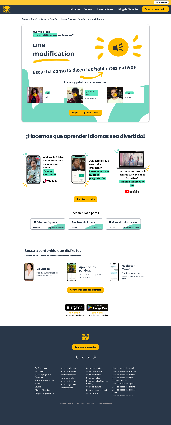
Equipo (38, 386)
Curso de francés (49, 19)
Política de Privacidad (85, 403)
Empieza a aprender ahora (85, 112)
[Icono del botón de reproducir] (35, 95)
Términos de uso (66, 403)
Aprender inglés (68, 378)
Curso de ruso (92, 393)
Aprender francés (30, 19)
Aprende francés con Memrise (85, 289)
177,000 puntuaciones (75, 315)
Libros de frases (105, 9)
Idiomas (75, 9)
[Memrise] (7, 9)
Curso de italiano (93, 386)
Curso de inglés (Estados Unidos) (97, 382)
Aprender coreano (69, 371)
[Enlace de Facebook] (76, 357)
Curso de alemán (93, 368)
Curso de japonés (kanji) (96, 390)
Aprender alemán (68, 368)
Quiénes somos (41, 368)
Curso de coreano (94, 371)
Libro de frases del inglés (123, 383)
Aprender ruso (67, 387)
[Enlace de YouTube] (88, 357)
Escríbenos (39, 371)
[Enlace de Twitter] (82, 357)
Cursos (88, 9)
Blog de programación (44, 393)
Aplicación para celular (44, 380)
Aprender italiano (68, 381)
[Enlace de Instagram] (94, 357)
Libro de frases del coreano (124, 371)
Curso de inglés (93, 378)
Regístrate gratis (85, 199)
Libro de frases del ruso (122, 395)
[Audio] (118, 47)
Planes (38, 383)
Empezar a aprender (155, 9)
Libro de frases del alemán (123, 368)
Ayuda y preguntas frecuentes (43, 376)
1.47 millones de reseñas (97, 315)
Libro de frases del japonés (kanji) (124, 391)
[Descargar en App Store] (75, 307)
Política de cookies (104, 403)
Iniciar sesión (161, 2)
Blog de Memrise (128, 9)
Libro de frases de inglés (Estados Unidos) (122, 379)
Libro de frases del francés (72, 19)
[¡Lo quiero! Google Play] (97, 307)
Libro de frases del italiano (123, 386)
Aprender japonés (68, 384)
